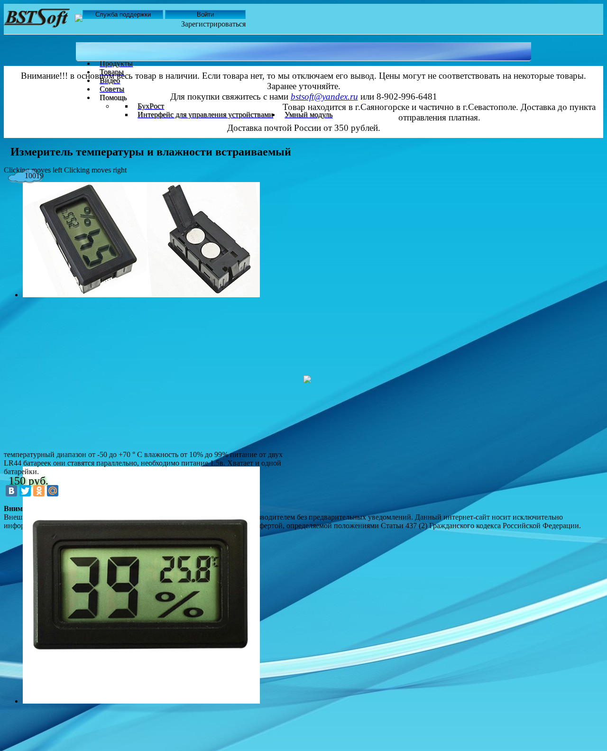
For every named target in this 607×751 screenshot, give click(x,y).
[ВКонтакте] (11, 490)
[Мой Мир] (52, 490)
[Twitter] (25, 490)
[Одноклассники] (39, 490)
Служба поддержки (123, 14)
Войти (205, 14)
